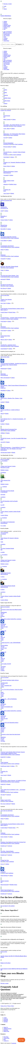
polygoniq (3, 279)
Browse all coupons (5, 606)
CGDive (2, 576)
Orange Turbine (4, 219)
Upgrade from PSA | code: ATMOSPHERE (10, 642)
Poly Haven (3, 288)
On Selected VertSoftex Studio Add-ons (10, 680)
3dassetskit (3, 727)
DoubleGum (3, 845)
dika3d (2, 413)
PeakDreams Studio (5, 766)
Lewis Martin (4, 240)
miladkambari (4, 612)
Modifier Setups (13, 184)
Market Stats (6, 1031)
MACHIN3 (3, 229)
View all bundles (4, 532)
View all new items (5, 356)
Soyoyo (2, 864)
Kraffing (2, 424)
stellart (2, 692)
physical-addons (4, 645)
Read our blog (4, 951)
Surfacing (8, 794)
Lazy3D (5, 137)
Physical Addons (7, 146)
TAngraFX (3, 258)
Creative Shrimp (4, 515)
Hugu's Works (6, 166)
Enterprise (5, 1030)
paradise (2, 402)
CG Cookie (3, 525)
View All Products (7, 31)
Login (4, 6)
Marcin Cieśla (4, 339)
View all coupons (4, 677)
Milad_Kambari (7, 119)
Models (12, 193)
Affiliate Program (7, 1028)
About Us (5, 1027)
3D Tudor (3, 794)
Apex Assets (6, 193)
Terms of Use (4, 1005)
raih (1, 636)
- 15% (16, 766)
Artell (2, 210)
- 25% (15, 157)
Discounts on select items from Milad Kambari (11, 609)
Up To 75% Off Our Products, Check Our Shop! (12, 689)
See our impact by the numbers (8, 905)
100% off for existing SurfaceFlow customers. (11, 619)
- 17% (17, 312)
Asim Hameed (4, 348)
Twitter (5, 1017)
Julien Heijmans (4, 875)
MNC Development (5, 377)
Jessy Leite (3, 303)
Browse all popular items (6, 200)
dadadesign (3, 737)
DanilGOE (3, 757)
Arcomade (5, 175)
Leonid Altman (4, 312)
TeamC (2, 270)
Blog (4, 1039)
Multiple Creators (4, 470)
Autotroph (13, 1043)
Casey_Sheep (6, 128)
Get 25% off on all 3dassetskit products (9, 722)
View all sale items (5, 295)
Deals (4, 36)
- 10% (12, 303)
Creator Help (6, 1038)
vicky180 (3, 442)
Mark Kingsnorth (4, 884)
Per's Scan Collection (5, 803)
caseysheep (3, 666)
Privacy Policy (10, 1005)
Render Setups (12, 312)
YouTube (5, 1021)
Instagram (5, 1020)
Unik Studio (6, 157)
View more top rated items (6, 810)
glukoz (2, 249)
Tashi (2, 541)
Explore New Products (6, 110)
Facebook (5, 1019)
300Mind (3, 433)
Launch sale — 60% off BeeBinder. (9, 699)
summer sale (3, 630)
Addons (14, 119)
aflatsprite (5, 184)
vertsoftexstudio (4, 682)
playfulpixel (3, 624)
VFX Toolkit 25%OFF (6, 663)
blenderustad (3, 368)
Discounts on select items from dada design (10, 734)
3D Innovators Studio (5, 452)
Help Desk (5, 1036)
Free (4, 29)
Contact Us (6, 1040)
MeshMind (3, 390)
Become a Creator (7, 3)
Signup (5, 8)
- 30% (13, 339)
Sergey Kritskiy (4, 836)
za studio (3, 552)
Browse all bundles (5, 459)
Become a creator (4, 983)
